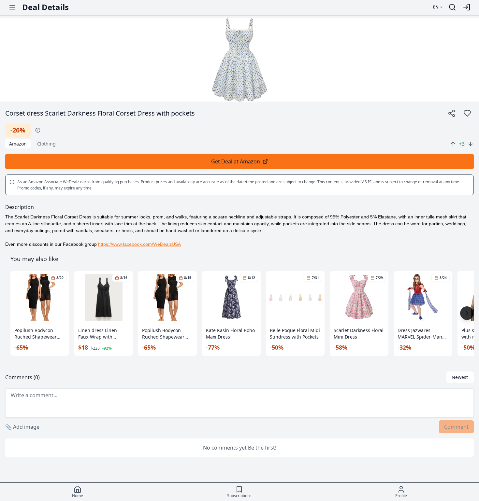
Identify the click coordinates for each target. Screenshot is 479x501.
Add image (22, 426)
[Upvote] (453, 144)
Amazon (18, 144)
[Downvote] (470, 144)
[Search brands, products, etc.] (452, 7)
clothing (46, 144)
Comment (456, 426)
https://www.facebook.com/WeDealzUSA (139, 244)
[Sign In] (466, 7)
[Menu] (12, 7)
